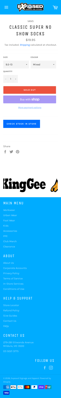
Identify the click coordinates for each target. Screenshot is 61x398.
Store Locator (11, 305)
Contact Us (9, 320)
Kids (5, 225)
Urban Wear (10, 215)
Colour (34, 57)
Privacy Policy (11, 273)
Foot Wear (9, 220)
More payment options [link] (29, 107)
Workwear (9, 210)
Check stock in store (22, 124)
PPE (5, 236)
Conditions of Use (13, 288)
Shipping (25, 44)
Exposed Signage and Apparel (25, 378)
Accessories (10, 230)
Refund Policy (11, 310)
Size (5, 57)
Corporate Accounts (15, 268)
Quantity (7, 71)
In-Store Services (13, 283)
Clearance (9, 246)
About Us (8, 262)
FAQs (6, 326)
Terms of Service (13, 278)
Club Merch (10, 241)
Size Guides (10, 315)
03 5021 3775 (11, 351)
